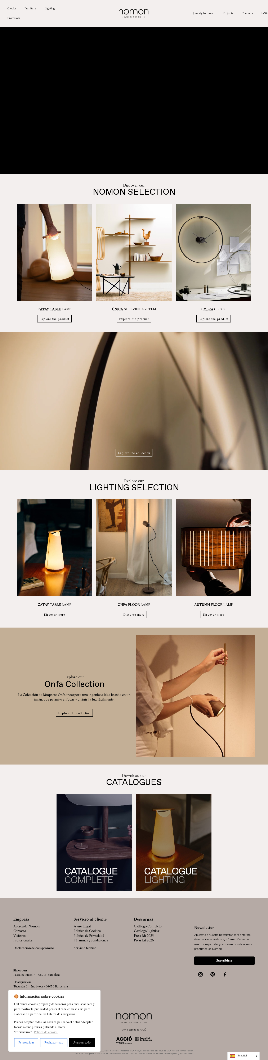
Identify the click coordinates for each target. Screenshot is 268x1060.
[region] (54, 1021)
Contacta (19, 931)
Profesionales (22, 940)
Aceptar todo (81, 1042)
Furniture (30, 8)
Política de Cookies (87, 931)
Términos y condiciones (91, 940)
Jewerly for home (203, 13)
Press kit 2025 (144, 936)
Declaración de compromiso (33, 948)
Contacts (247, 13)
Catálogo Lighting (146, 931)
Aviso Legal (82, 926)
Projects (228, 13)
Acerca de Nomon (26, 926)
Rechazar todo (53, 1042)
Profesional (14, 18)
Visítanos (19, 936)
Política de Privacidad (89, 936)
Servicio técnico (85, 948)
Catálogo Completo (147, 926)
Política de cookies (46, 1032)
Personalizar (26, 1042)
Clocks (11, 8)
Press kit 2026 (144, 940)
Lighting (50, 8)
